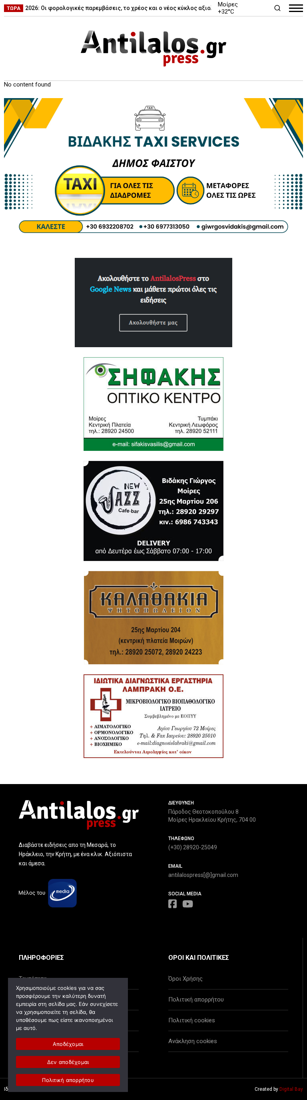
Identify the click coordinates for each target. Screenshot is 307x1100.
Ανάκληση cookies (192, 1041)
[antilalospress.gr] (153, 48)
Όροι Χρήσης (185, 978)
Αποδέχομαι (68, 1044)
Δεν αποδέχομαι (68, 1062)
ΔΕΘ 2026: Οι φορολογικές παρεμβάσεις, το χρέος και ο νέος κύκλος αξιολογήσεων (114, 8)
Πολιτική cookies (191, 1020)
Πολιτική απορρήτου (196, 999)
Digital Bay (291, 1089)
